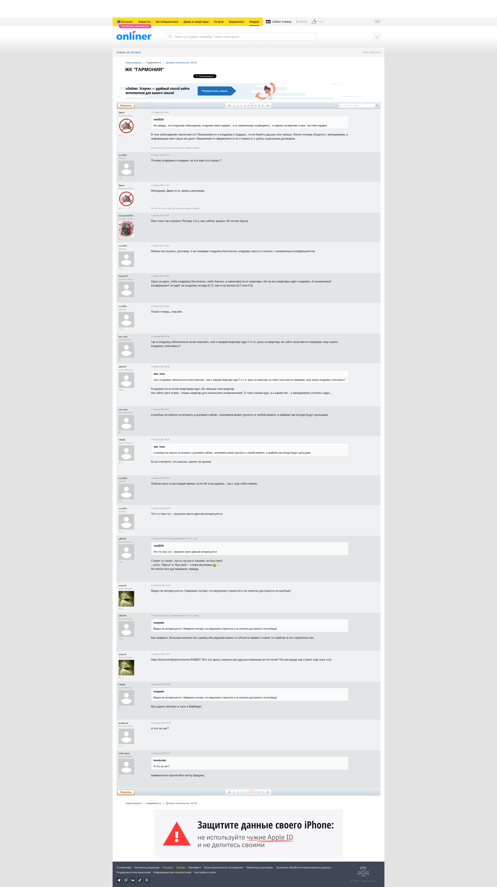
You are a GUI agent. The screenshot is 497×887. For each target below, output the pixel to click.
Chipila (122, 439)
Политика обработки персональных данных (303, 867)
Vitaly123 (123, 276)
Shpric (122, 112)
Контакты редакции (146, 867)
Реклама (167, 867)
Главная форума (133, 62)
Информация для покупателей (172, 872)
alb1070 (122, 367)
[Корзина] (377, 37)
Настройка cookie (205, 872)
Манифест (195, 867)
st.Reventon (124, 753)
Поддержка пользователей (133, 872)
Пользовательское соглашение (223, 867)
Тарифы (181, 867)
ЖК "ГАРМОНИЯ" (144, 69)
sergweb (122, 585)
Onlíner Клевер (281, 21)
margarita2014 (126, 215)
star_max (123, 336)
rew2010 (123, 155)
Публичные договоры (259, 867)
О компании (123, 867)
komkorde (123, 723)
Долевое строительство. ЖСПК (181, 62)
